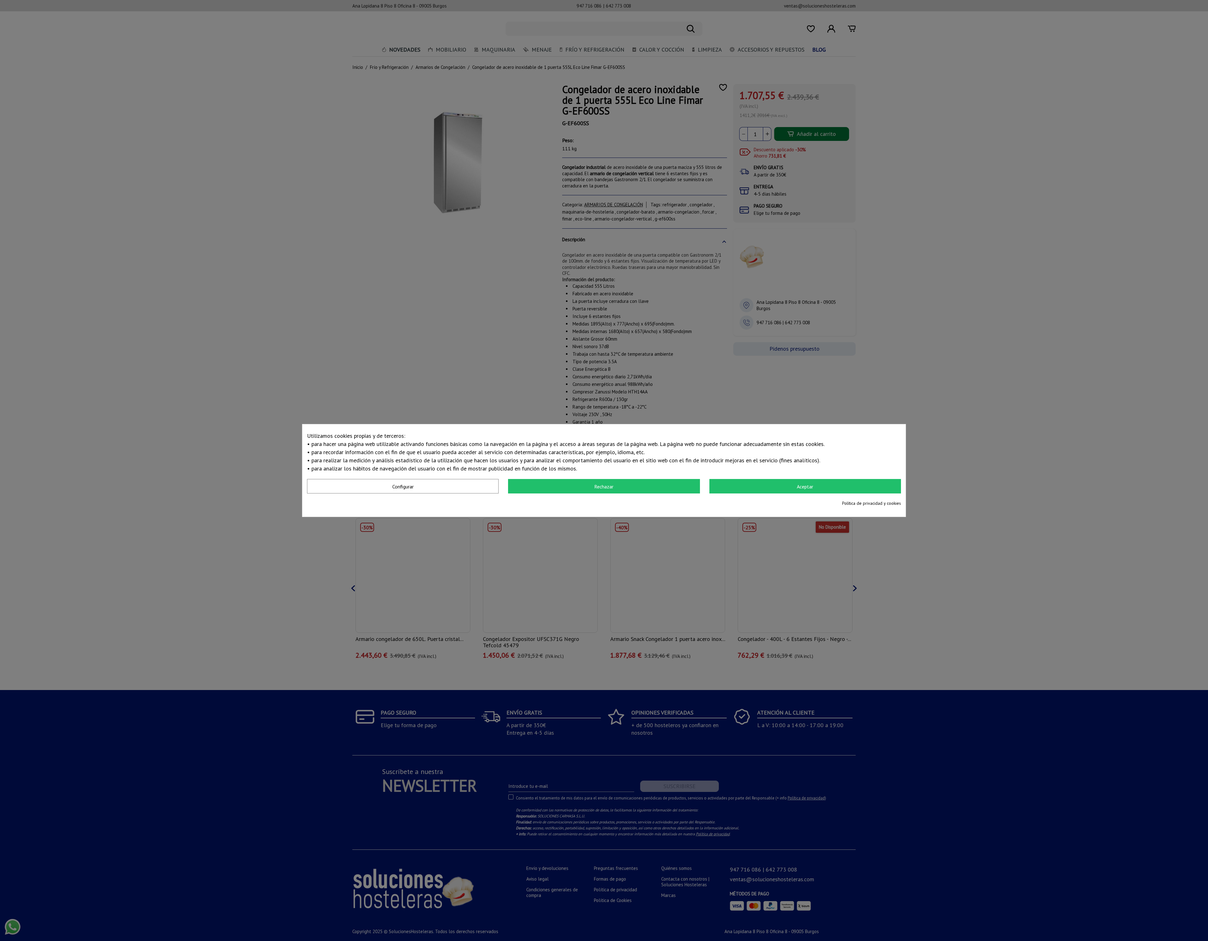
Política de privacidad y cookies (871, 503)
